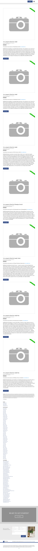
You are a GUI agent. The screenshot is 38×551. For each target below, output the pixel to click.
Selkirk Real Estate (30, 396)
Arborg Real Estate (5, 462)
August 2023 (5, 442)
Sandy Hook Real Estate (8, 260)
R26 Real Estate (4, 396)
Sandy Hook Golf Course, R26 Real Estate (20, 396)
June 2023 (4, 444)
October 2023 (5, 440)
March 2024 (4, 435)
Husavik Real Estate (5, 480)
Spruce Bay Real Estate (6, 494)
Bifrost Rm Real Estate (12, 394)
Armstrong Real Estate (6, 463)
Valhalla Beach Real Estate (6, 499)
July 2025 (4, 420)
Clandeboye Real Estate (21, 394)
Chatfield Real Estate (17, 394)
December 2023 (5, 438)
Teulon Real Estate (5, 498)
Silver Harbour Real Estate (6, 493)
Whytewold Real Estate (6, 500)
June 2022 (4, 455)
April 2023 (4, 446)
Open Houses (5, 404)
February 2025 (5, 425)
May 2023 (4, 445)
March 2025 (4, 424)
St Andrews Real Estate (6, 495)
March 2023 (4, 447)
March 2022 (4, 458)
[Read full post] (19, 24)
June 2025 (4, 421)
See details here (23, 46)
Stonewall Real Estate (6, 497)
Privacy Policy (24, 541)
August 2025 (5, 419)
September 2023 (5, 441)
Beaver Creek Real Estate (7, 394)
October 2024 (5, 429)
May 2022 (4, 456)
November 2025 (5, 416)
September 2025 (5, 418)
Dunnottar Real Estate (25, 394)
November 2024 (5, 428)
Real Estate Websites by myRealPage (31, 541)
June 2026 (4, 411)
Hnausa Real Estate (32, 395)
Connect (30, 1)
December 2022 (5, 450)
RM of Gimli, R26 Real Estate (13, 396)
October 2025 (5, 417)
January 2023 (5, 449)
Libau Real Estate (5, 482)
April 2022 (4, 457)
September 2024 (5, 430)
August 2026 (5, 409)
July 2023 (4, 443)
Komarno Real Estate (6, 481)
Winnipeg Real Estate (6, 502)
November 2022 (5, 451)
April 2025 (4, 423)
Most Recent (5, 408)
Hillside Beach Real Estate (27, 395)
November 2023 (5, 439)
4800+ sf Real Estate (6, 461)
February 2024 (5, 436)
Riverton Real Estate (8, 396)
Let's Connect (19, 516)
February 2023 (5, 448)
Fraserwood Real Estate (30, 394)
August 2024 (5, 431)
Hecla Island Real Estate (22, 395)
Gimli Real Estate (7, 96)
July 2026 (4, 410)
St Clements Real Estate (6, 496)
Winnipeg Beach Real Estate (8, 206)
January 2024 (5, 437)
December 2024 (5, 427)
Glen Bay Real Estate (11, 395)
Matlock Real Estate (5, 483)
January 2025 (5, 426)
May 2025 (4, 422)
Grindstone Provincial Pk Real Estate (16, 395)
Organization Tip (5, 405)
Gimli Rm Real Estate (7, 317)
